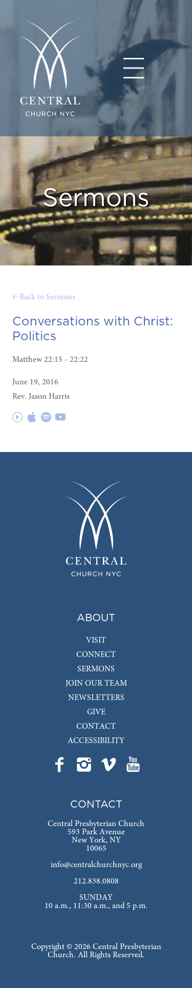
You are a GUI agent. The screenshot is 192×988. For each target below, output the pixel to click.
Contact (96, 727)
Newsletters (96, 698)
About (96, 618)
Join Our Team (96, 684)
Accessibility (96, 741)
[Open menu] (133, 68)
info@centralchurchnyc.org (96, 865)
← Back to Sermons (43, 297)
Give (96, 712)
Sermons (96, 669)
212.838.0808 (96, 881)
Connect (96, 655)
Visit (96, 640)
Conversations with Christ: (92, 322)
